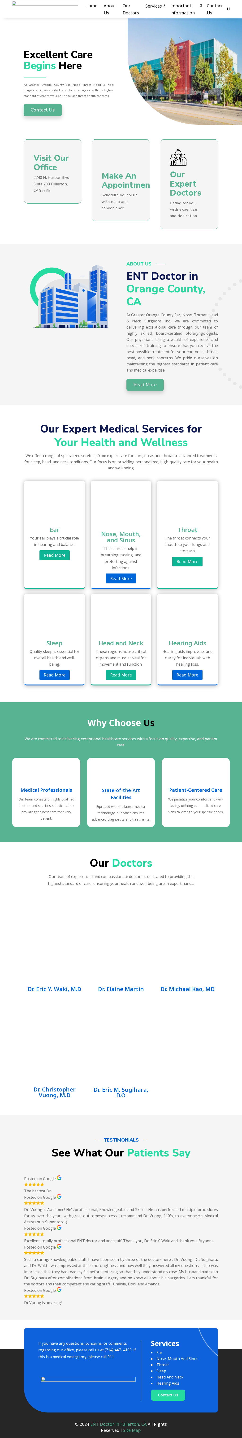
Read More (54, 555)
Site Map (132, 1430)
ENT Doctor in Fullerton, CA (118, 1424)
